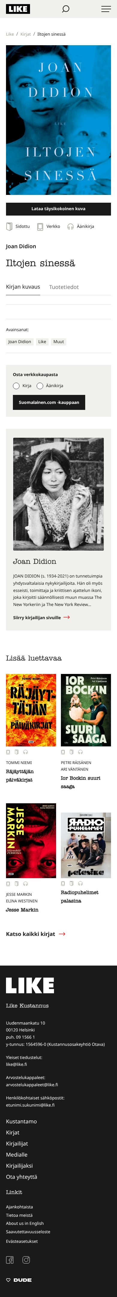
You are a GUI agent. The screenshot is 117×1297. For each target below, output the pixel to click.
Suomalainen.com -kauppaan (49, 402)
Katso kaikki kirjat (30, 934)
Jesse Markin (22, 910)
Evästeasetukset (22, 1241)
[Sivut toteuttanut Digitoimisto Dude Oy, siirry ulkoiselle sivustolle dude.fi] (19, 1281)
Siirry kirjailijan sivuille (37, 618)
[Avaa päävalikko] (106, 9)
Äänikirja (54, 386)
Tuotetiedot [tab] (64, 286)
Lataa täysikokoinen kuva (59, 209)
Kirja (27, 386)
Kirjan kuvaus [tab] (23, 286)
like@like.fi (16, 1064)
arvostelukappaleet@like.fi (32, 1085)
